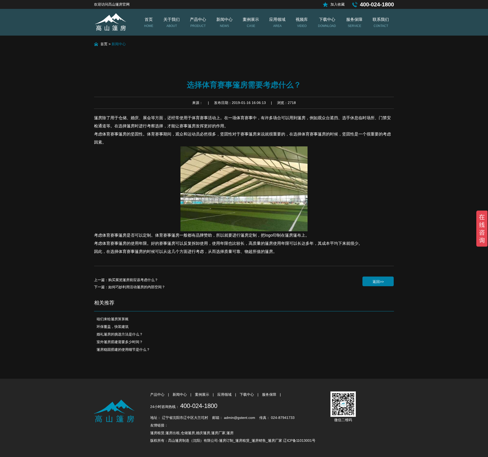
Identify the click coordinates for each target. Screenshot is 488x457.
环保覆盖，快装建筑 (113, 327)
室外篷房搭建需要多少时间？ (120, 342)
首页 (104, 44)
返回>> (378, 282)
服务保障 (269, 394)
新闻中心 (119, 44)
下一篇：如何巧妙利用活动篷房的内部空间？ (129, 287)
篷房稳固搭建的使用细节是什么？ (123, 349)
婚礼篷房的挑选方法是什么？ (120, 334)
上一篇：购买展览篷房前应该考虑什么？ (126, 280)
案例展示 (202, 394)
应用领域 (225, 394)
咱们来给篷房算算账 (113, 319)
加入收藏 (337, 4)
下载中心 (247, 394)
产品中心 (157, 394)
